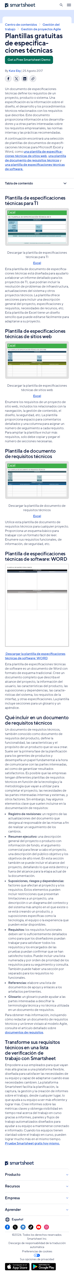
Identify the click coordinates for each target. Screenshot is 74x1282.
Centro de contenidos (21, 24)
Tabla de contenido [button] (19, 183)
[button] (61, 5)
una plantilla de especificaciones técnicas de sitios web (34, 153)
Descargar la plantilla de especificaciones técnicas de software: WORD (35, 656)
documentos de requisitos (24, 1032)
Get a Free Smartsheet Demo (29, 59)
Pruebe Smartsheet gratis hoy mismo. (32, 1143)
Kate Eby (15, 71)
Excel (37, 263)
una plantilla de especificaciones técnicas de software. (35, 166)
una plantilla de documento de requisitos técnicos (35, 158)
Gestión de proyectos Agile (41, 29)
